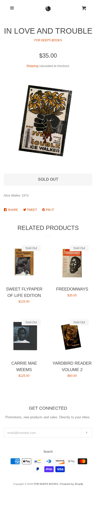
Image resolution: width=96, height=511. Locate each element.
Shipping (32, 66)
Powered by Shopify (71, 484)
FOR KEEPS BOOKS (48, 40)
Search (48, 451)
